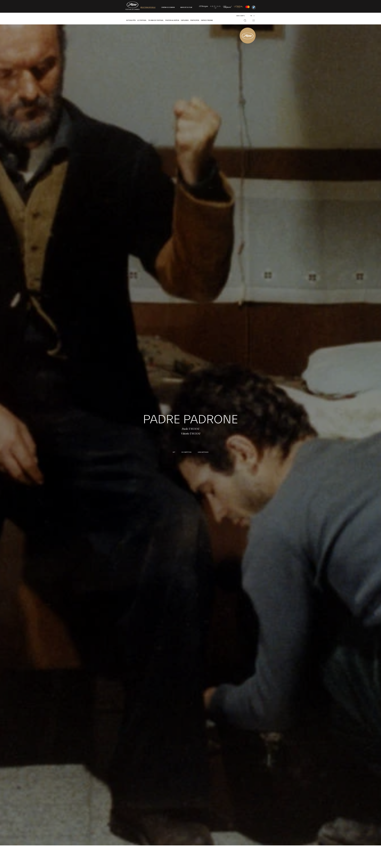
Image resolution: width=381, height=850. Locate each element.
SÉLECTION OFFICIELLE (147, 7)
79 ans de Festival (156, 20)
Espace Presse (207, 20)
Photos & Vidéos (172, 20)
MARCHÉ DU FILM (186, 7)
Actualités (131, 20)
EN (254, 15)
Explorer (185, 20)
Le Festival (141, 20)
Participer (194, 20)
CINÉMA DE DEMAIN (168, 7)
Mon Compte (240, 15)
